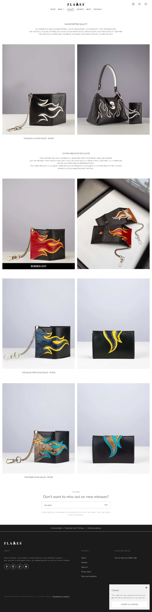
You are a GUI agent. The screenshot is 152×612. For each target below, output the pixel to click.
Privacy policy (86, 572)
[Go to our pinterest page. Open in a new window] (26, 566)
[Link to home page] (13, 543)
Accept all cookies (129, 604)
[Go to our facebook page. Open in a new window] (6, 566)
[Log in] (133, 4)
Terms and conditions (89, 576)
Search (83, 558)
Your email (48, 505)
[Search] (139, 4)
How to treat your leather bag (125, 558)
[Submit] (106, 505)
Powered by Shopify (61, 596)
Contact (84, 562)
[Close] (146, 587)
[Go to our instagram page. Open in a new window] (13, 566)
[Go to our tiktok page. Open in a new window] (19, 566)
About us (84, 567)
